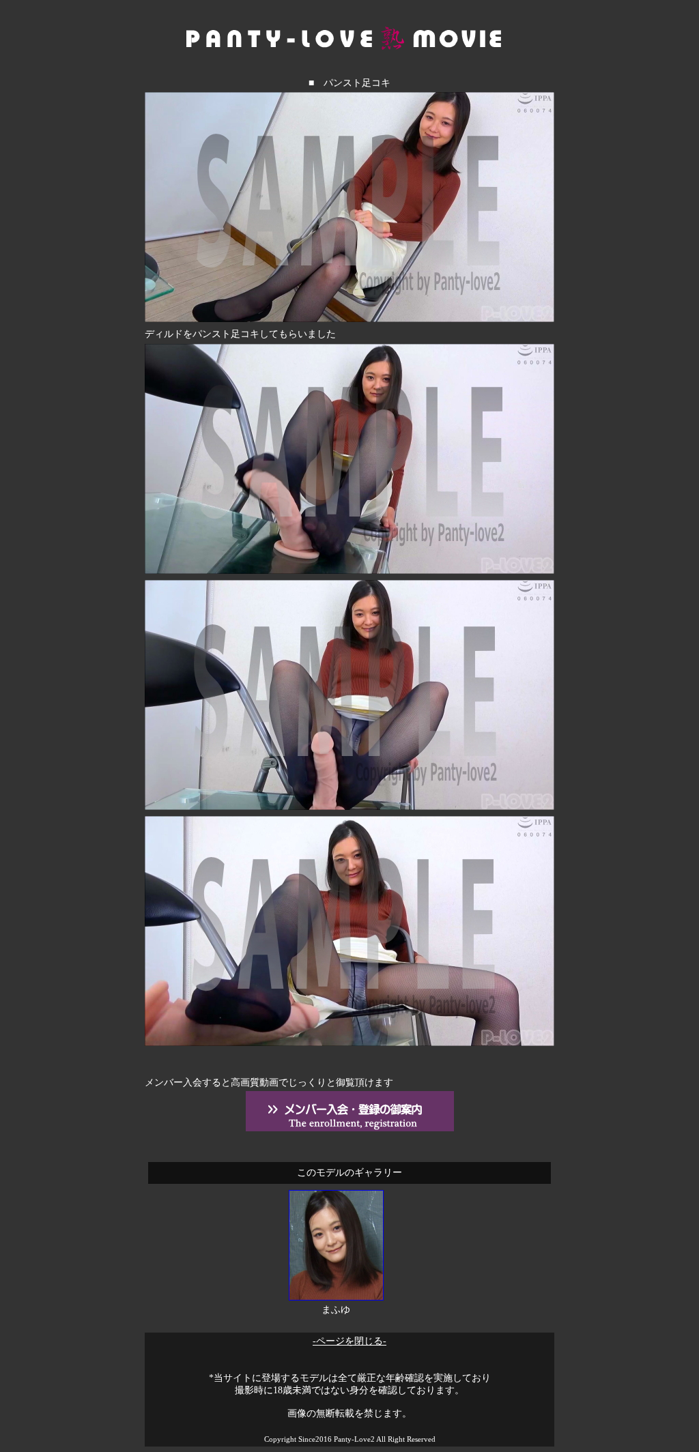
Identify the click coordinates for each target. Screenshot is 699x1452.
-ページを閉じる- (349, 1341)
